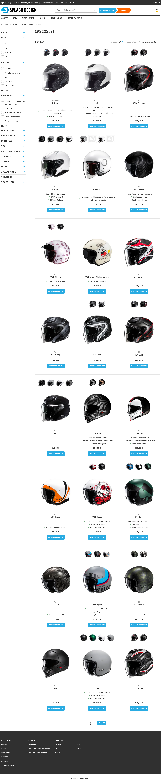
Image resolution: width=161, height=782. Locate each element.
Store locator (107, 10)
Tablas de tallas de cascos (39, 748)
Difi (56, 748)
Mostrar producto (55, 126)
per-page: (114, 41)
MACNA (58, 752)
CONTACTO (156, 2)
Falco (79, 748)
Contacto (32, 744)
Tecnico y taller (7, 764)
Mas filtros (5, 91)
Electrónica (28, 18)
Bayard (58, 744)
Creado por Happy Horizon (80, 778)
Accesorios (56, 18)
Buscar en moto (74, 18)
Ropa (15, 18)
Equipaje (42, 18)
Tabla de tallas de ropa (37, 752)
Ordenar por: (132, 41)
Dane (79, 744)
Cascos (4, 18)
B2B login (123, 10)
